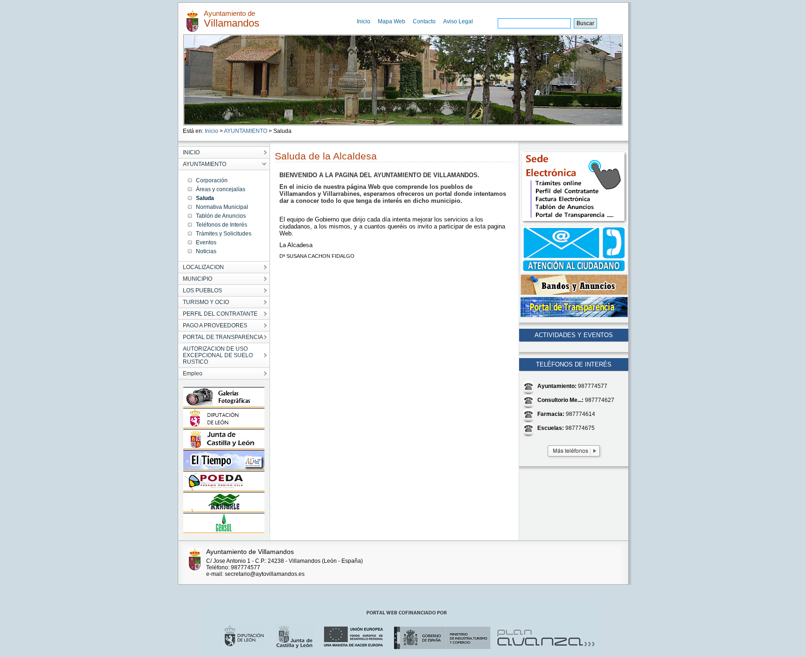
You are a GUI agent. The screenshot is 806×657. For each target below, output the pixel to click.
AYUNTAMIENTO (245, 131)
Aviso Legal (458, 21)
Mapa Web (391, 21)
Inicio (363, 21)
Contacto (424, 21)
